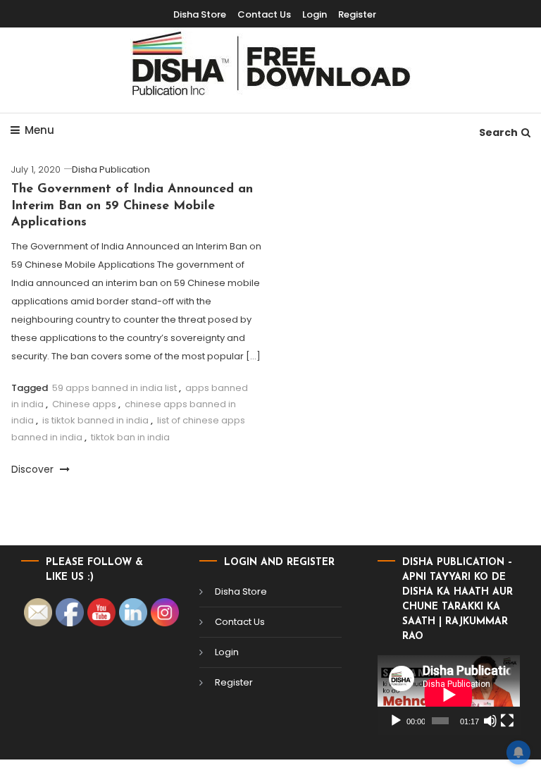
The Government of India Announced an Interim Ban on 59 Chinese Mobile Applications (132, 206)
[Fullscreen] (507, 721)
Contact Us (264, 14)
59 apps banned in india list (114, 388)
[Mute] (490, 721)
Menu (39, 130)
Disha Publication (111, 169)
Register (357, 14)
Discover (33, 469)
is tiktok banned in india (95, 420)
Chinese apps (84, 404)
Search (498, 132)
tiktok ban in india (130, 437)
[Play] (396, 721)
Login (314, 14)
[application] (449, 695)
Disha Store (199, 14)
